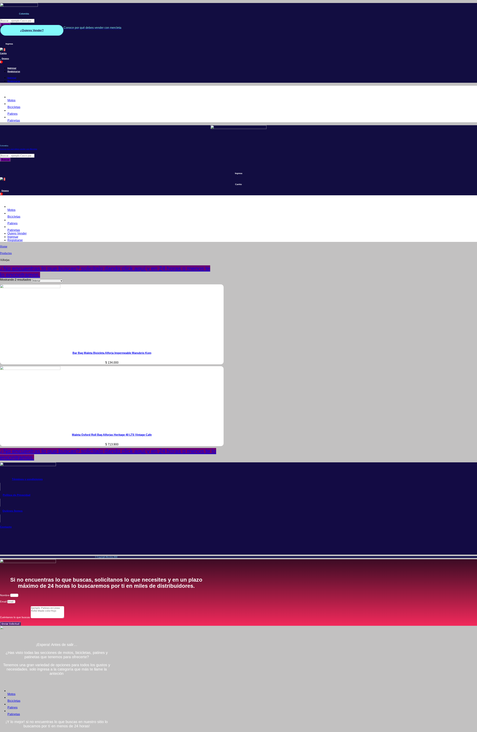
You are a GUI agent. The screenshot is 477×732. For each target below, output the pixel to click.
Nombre (5, 595)
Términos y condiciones (27, 479)
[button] (106, 89)
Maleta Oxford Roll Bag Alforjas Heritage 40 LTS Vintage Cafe (112, 434)
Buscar (5, 159)
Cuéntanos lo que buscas (15, 617)
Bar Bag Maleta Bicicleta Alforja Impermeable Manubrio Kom (111, 352)
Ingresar (11, 68)
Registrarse (13, 71)
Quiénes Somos (12, 510)
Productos (6, 253)
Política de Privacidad (16, 494)
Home (3, 246)
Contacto (6, 526)
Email (3, 601)
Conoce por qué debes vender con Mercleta (18, 149)
